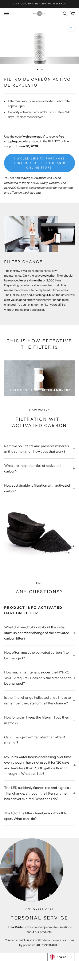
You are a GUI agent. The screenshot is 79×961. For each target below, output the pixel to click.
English (61, 956)
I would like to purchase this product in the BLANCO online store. (39, 163)
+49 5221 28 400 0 (47, 945)
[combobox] (61, 957)
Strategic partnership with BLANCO (39, 3)
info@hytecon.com (45, 940)
